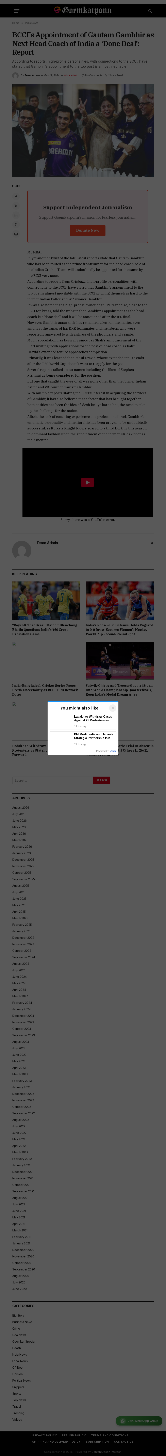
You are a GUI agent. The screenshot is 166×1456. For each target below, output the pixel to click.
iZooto (113, 751)
